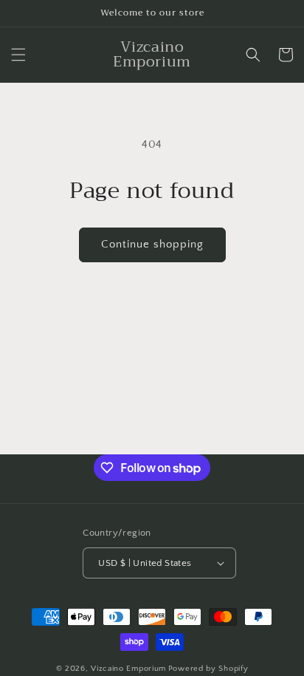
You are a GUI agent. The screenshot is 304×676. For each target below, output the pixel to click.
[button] (18, 54)
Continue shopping (152, 244)
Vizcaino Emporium (128, 668)
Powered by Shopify (208, 668)
